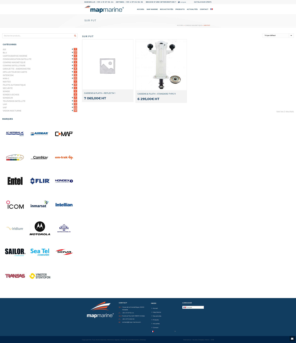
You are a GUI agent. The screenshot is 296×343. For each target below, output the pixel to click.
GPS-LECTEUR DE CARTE (15, 72)
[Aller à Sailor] (15, 252)
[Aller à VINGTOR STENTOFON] (39, 276)
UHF (5, 104)
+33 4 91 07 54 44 (105, 2)
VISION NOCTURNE (12, 111)
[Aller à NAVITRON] (64, 228)
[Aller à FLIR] (39, 181)
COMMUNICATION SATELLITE (17, 59)
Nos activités (166, 9)
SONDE (6, 91)
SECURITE (8, 88)
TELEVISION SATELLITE (14, 101)
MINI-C (6, 78)
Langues (183, 2)
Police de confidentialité (130, 340)
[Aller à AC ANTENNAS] (15, 134)
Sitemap (143, 340)
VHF (5, 107)
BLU (5, 53)
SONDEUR (8, 98)
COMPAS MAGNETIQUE (193, 25)
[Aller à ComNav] (39, 158)
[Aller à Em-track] (64, 158)
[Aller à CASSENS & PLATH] (15, 158)
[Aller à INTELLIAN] (64, 205)
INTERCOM (8, 75)
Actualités (192, 9)
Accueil (140, 9)
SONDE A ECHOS (11, 95)
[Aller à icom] (15, 205)
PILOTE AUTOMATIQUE (14, 85)
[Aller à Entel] (15, 181)
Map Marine (152, 9)
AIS (4, 49)
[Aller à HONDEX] (64, 181)
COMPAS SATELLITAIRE (14, 66)
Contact (204, 9)
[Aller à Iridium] (15, 228)
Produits (180, 9)
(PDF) (209, 2)
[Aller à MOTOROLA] (39, 228)
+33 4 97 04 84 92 (134, 2)
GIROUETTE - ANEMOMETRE (17, 69)
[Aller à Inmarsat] (39, 205)
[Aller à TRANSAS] (15, 276)
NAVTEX (7, 82)
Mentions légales (113, 340)
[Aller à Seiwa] (64, 252)
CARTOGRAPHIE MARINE (15, 56)
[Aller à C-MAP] (64, 134)
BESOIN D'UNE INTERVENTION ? (160, 2)
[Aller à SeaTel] (39, 252)
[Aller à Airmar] (39, 134)
